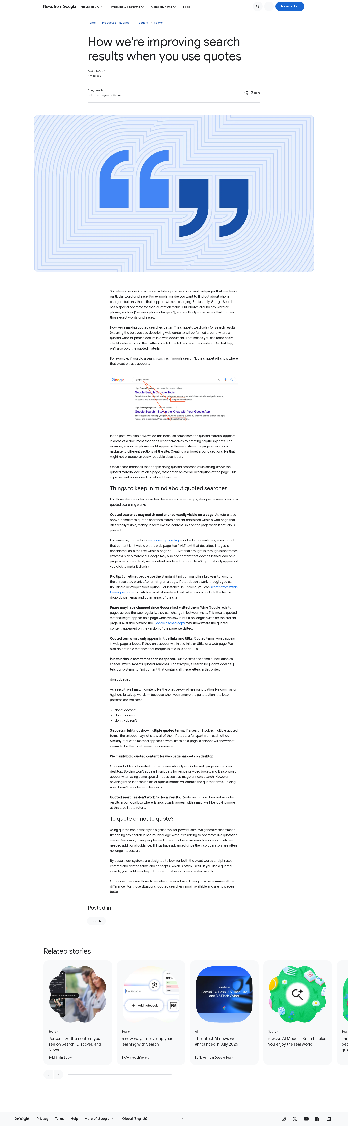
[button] (290, 6)
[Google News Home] (60, 6)
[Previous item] (48, 1074)
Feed (186, 7)
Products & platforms (125, 7)
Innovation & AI (90, 7)
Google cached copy (169, 623)
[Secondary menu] (269, 6)
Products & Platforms (115, 22)
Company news (161, 7)
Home (92, 22)
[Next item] (58, 1074)
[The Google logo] (22, 1118)
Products (142, 22)
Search (158, 22)
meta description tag (163, 540)
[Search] (258, 6)
